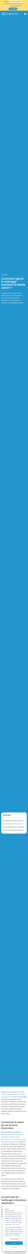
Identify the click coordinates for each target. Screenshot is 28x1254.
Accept (14, 1243)
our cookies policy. (15, 1224)
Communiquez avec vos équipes (13, 827)
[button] (25, 14)
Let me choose (14, 1238)
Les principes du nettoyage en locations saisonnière (14, 824)
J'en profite (13, 8)
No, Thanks (14, 1247)
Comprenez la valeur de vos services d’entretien (14, 820)
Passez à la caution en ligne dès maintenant (14, 830)
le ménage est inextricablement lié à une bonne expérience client (13, 1094)
